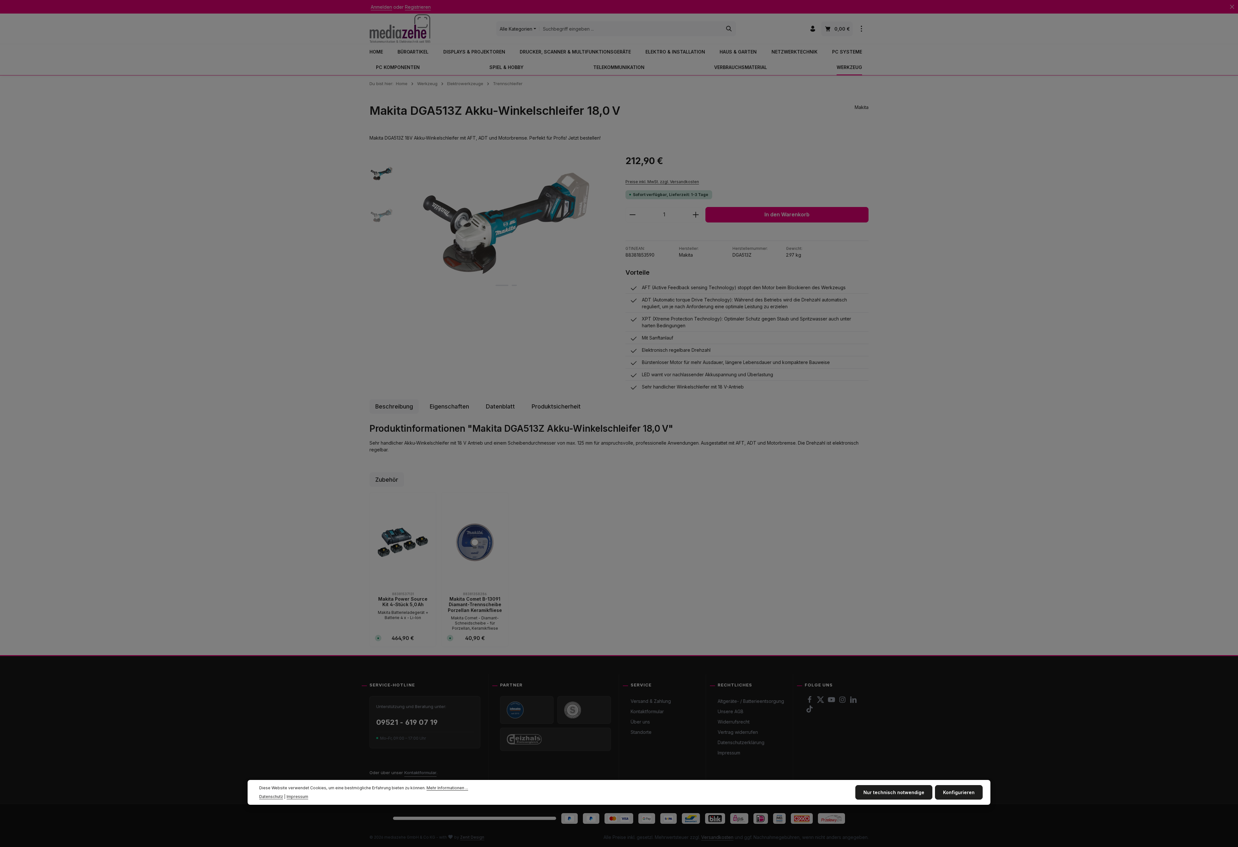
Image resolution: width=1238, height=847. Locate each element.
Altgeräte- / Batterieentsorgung (751, 701)
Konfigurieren (959, 792)
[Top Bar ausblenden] (1232, 7)
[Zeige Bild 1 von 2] (502, 285)
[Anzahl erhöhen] (696, 214)
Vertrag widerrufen (738, 732)
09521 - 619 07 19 (406, 722)
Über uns (640, 721)
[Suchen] (729, 28)
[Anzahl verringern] (632, 214)
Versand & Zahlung (651, 701)
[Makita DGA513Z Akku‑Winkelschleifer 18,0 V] (506, 223)
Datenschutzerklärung (741, 742)
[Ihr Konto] (812, 29)
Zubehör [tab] (386, 479)
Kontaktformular (420, 772)
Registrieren (418, 7)
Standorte (641, 732)
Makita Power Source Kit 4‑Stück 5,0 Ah (402, 601)
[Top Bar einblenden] (861, 29)
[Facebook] (810, 701)
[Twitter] (821, 701)
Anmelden (381, 7)
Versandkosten (717, 837)
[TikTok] (809, 711)
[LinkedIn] (853, 701)
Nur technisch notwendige (893, 792)
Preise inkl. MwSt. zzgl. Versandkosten (662, 181)
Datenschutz (271, 796)
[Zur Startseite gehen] (399, 28)
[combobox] (630, 28)
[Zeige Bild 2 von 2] (514, 285)
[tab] (394, 406)
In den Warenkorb (787, 215)
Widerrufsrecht (734, 721)
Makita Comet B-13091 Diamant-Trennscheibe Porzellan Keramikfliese (475, 604)
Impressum (729, 752)
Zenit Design (472, 837)
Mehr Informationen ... (447, 787)
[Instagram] (843, 701)
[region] (491, 223)
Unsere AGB (730, 711)
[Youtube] (832, 701)
